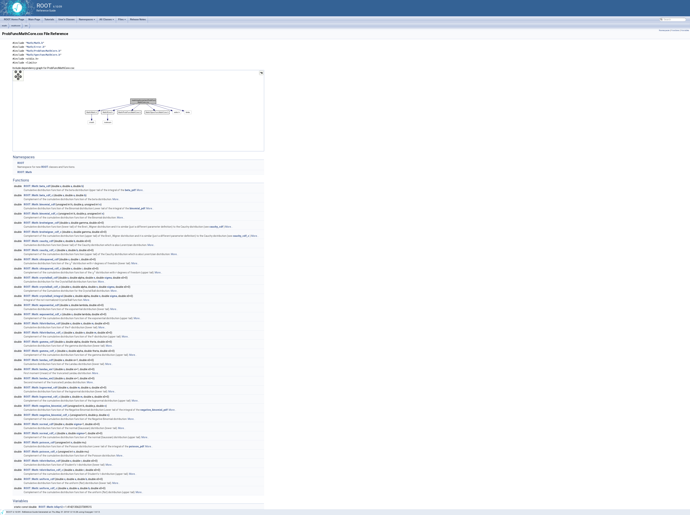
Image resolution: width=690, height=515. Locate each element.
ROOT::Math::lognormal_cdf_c (42, 396)
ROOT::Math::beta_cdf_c (38, 195)
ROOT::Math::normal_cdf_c (40, 433)
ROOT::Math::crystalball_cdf (41, 277)
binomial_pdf (137, 208)
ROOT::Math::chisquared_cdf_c (42, 268)
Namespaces (87, 20)
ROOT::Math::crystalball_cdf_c (42, 286)
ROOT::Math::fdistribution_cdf (42, 323)
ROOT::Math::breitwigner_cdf (41, 222)
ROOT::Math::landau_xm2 (39, 378)
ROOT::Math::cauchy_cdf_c (40, 250)
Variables (685, 30)
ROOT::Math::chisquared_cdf (41, 259)
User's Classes (66, 19)
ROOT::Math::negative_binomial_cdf (45, 405)
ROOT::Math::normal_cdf (38, 424)
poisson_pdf (136, 446)
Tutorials (49, 19)
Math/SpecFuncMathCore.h (43, 54)
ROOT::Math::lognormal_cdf (40, 387)
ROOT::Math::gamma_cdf (39, 341)
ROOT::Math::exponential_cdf (41, 305)
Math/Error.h (35, 46)
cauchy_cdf (216, 226)
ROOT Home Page (14, 19)
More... (140, 190)
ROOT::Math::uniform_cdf (39, 479)
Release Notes (138, 19)
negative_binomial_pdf (154, 409)
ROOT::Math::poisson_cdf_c (40, 451)
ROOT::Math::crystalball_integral (43, 296)
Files (122, 20)
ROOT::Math (24, 172)
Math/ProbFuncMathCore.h (43, 50)
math (4, 26)
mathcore (15, 26)
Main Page (34, 19)
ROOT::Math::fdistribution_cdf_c (43, 332)
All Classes (106, 20)
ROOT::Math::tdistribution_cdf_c (43, 470)
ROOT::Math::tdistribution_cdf (42, 460)
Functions (675, 30)
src (26, 26)
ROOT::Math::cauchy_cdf (38, 241)
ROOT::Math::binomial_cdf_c (41, 213)
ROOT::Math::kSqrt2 (51, 506)
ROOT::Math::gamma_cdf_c (40, 350)
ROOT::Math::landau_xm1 (39, 369)
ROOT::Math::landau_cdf (38, 360)
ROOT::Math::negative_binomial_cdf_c (47, 415)
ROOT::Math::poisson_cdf (39, 442)
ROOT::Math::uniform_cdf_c (40, 488)
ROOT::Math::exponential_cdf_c (43, 314)
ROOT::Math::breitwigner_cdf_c (42, 231)
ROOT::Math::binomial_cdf (39, 204)
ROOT (20, 163)
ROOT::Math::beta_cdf (37, 186)
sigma (108, 277)
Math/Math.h (35, 42)
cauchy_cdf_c (241, 235)
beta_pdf (130, 190)
